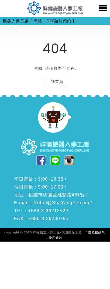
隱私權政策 (96, 232)
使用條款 (55, 237)
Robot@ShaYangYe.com (61, 202)
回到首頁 (55, 81)
